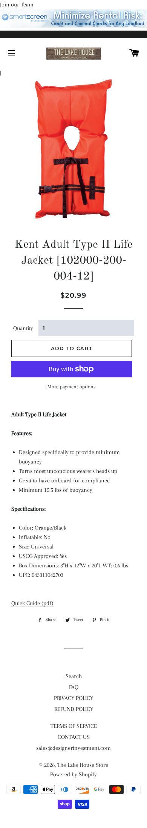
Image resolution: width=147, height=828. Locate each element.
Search (74, 676)
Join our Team (17, 4)
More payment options (71, 386)
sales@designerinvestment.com (73, 748)
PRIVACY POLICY (73, 698)
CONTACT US (74, 737)
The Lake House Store (82, 765)
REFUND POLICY (73, 709)
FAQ (73, 687)
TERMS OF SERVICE (74, 726)
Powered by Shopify (73, 774)
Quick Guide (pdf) (32, 603)
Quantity (23, 328)
